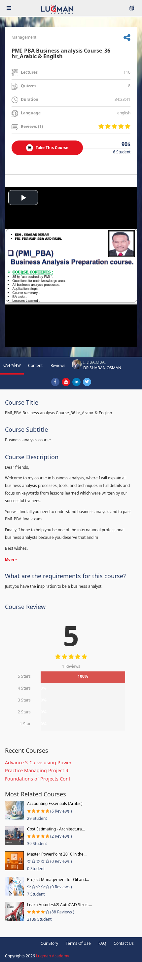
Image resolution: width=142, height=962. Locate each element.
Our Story (49, 943)
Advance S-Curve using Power (38, 762)
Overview (11, 365)
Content (35, 365)
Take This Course (51, 147)
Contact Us (124, 943)
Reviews (58, 365)
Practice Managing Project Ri (37, 770)
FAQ (102, 943)
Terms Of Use (78, 943)
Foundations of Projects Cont (37, 779)
